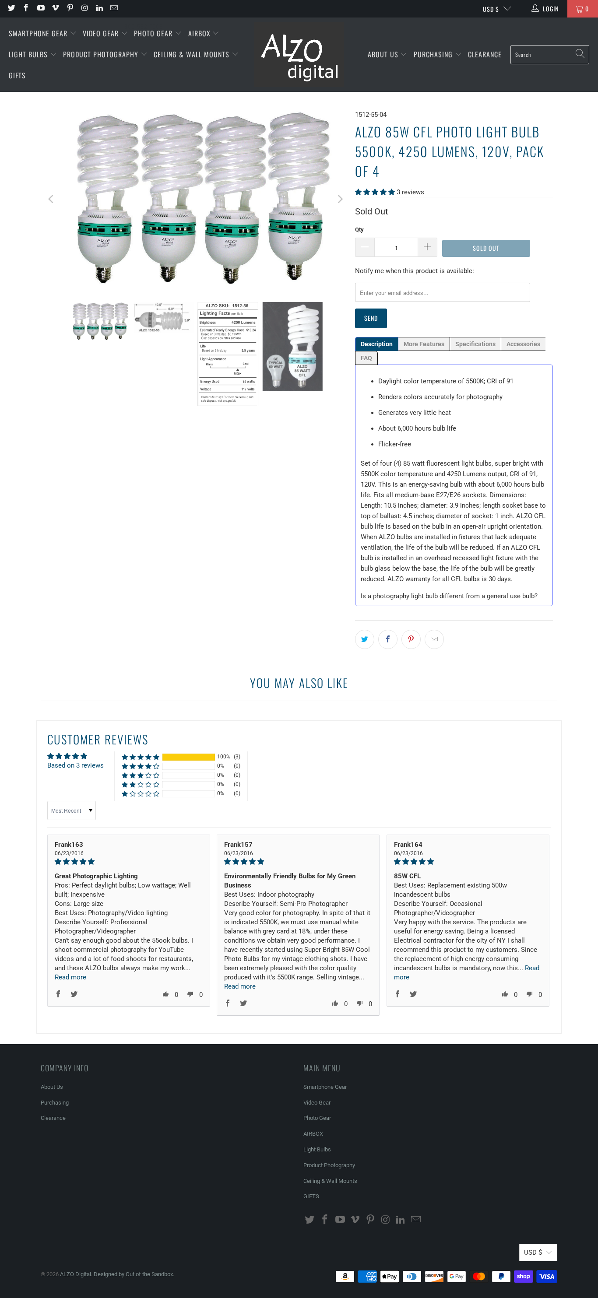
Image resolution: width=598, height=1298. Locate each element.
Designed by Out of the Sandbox (133, 1274)
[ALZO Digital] (299, 55)
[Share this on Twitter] (364, 639)
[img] (129, 862)
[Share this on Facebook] (387, 639)
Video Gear (102, 33)
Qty (359, 229)
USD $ (491, 9)
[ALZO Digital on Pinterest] (69, 8)
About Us (384, 54)
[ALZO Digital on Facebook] (25, 8)
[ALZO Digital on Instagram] (84, 8)
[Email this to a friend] (434, 639)
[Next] (340, 199)
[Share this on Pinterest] (411, 639)
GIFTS (17, 75)
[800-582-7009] (143, 9)
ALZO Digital (75, 1274)
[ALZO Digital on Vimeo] (55, 8)
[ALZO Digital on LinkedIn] (99, 8)
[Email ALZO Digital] (113, 8)
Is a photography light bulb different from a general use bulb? (449, 596)
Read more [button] (70, 977)
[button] (375, 192)
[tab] (376, 344)
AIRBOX (200, 33)
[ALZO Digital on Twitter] (11, 8)
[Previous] (52, 199)
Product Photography (102, 54)
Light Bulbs (29, 54)
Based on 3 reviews (75, 765)
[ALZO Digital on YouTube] (40, 8)
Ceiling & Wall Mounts (193, 54)
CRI (492, 381)
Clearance (485, 54)
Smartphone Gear (39, 33)
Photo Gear (154, 33)
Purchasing (434, 54)
